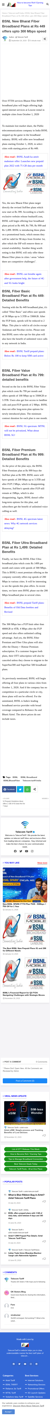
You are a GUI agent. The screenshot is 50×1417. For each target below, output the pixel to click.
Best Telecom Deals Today (25, 1164)
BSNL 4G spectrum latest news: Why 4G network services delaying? (23, 523)
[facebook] (15, 851)
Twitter (20, 789)
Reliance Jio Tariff (13, 1388)
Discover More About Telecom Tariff (28, 1406)
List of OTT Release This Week (25, 1149)
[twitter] (20, 851)
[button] (47, 4)
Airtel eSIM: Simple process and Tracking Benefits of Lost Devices (23, 1131)
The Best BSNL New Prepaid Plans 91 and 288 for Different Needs (24, 949)
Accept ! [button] (8, 1412)
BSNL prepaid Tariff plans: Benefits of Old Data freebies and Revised (24, 607)
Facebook (11, 789)
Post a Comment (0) (25, 1081)
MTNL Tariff (11, 1393)
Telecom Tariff (23, 832)
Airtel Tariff (10, 1380)
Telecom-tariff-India (16, 13)
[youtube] (26, 851)
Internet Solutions (35, 1380)
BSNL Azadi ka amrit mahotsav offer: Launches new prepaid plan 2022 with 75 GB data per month (23, 161)
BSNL (15, 777)
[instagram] (32, 851)
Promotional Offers (36, 1388)
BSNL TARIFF (12, 1384)
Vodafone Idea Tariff (14, 1397)
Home (4, 13)
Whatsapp (27, 789)
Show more (42, 863)
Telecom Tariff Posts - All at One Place (25, 1169)
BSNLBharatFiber (11, 780)
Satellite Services (35, 1397)
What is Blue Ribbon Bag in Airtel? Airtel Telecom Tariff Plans (26, 1196)
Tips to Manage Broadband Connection (25, 1159)
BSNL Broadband (29, 777)
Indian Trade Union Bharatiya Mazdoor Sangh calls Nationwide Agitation (24, 1254)
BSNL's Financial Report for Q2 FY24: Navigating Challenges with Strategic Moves (24, 994)
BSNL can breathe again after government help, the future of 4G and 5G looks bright (24, 278)
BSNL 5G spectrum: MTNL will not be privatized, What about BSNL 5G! (24, 431)
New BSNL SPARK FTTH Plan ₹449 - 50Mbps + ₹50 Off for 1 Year (24, 905)
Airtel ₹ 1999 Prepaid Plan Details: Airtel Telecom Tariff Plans (25, 1237)
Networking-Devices (36, 1384)
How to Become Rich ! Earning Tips (25, 1154)
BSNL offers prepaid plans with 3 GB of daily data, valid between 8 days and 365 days (25, 1215)
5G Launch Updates (36, 1393)
